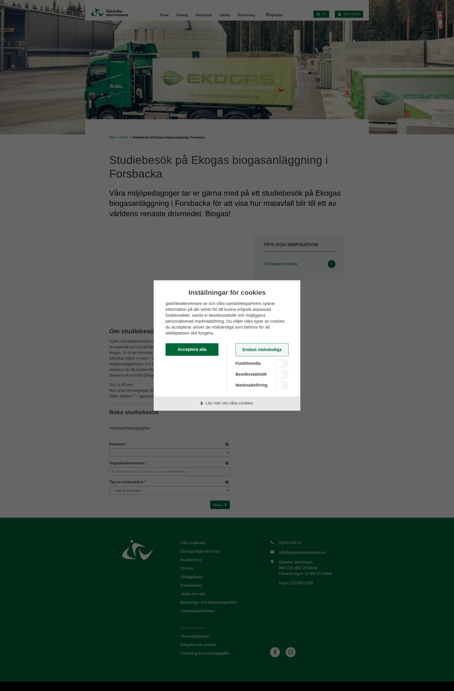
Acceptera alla (192, 349)
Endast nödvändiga (262, 349)
